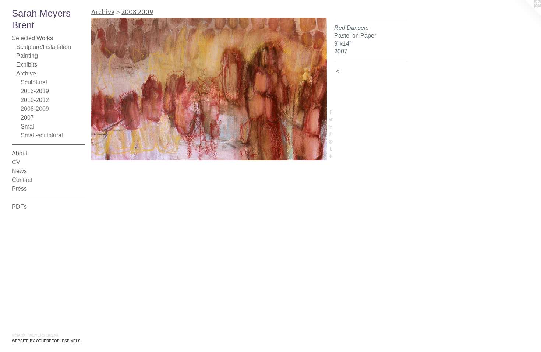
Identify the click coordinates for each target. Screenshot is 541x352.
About (19, 153)
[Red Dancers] (209, 89)
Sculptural (34, 82)
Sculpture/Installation (43, 47)
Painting (27, 56)
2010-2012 (35, 100)
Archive (26, 73)
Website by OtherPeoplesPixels (46, 341)
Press (19, 189)
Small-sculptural (42, 135)
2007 (27, 118)
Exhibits (26, 64)
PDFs (19, 207)
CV (16, 162)
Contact (22, 180)
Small (28, 126)
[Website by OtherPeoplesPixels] (526, 14)
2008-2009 (35, 109)
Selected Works (32, 38)
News (19, 171)
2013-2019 (35, 91)
